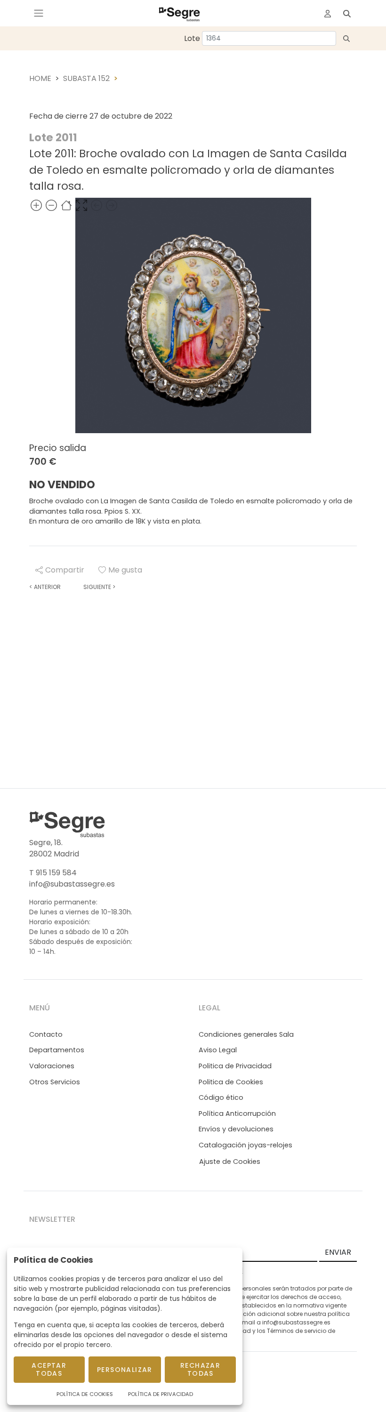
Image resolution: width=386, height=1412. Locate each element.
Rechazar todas (200, 1369)
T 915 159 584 (53, 872)
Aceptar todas (49, 1369)
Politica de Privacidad (235, 1066)
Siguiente (99, 587)
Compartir (64, 570)
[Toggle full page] (81, 205)
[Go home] (66, 205)
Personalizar (125, 1369)
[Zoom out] (51, 205)
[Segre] (179, 13)
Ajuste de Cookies (229, 1161)
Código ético (221, 1097)
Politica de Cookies (231, 1082)
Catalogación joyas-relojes (245, 1145)
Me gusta (125, 570)
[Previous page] (96, 205)
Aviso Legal (218, 1050)
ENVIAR (338, 1252)
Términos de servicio (296, 1331)
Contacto (46, 1034)
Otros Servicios (54, 1082)
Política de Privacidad (160, 1394)
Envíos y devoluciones (236, 1129)
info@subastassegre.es (72, 884)
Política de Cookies (84, 1394)
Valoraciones (51, 1066)
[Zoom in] (36, 205)
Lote (192, 38)
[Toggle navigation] (38, 13)
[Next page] (111, 205)
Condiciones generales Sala (246, 1034)
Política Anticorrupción (237, 1113)
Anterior (45, 587)
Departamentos (56, 1050)
